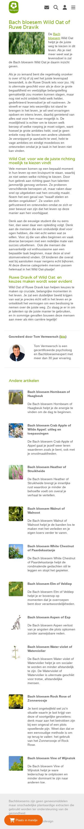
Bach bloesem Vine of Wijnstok (51, 758)
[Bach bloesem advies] (14, 7)
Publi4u (59, 821)
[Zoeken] (56, 7)
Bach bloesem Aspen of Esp (49, 617)
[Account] (65, 7)
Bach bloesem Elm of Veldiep (50, 583)
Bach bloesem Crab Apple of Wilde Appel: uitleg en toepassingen (49, 429)
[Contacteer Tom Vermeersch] (46, 7)
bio (62, 336)
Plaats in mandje (26, 820)
